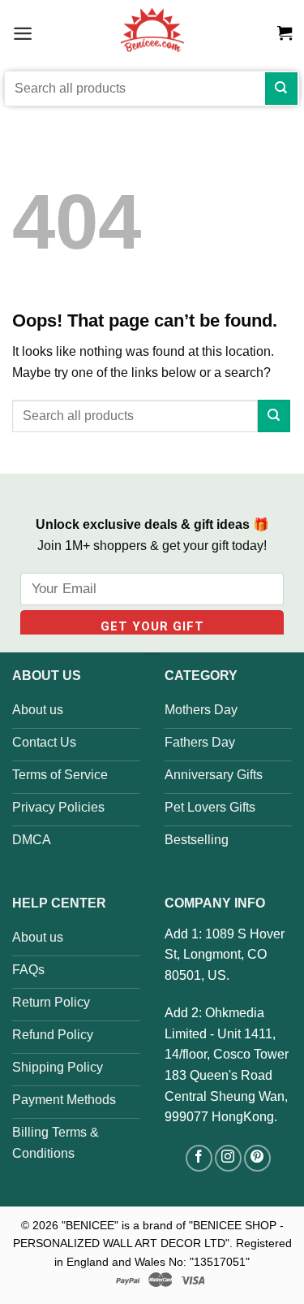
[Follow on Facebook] (199, 1158)
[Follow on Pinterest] (257, 1158)
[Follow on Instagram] (228, 1158)
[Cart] (284, 33)
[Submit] (281, 88)
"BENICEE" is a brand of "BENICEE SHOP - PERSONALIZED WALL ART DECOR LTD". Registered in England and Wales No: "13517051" (152, 1243)
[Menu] (22, 33)
